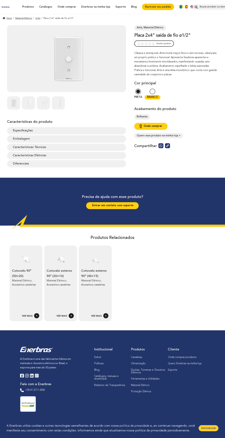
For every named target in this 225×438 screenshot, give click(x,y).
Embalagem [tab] (21, 138)
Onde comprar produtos (182, 357)
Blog (134, 7)
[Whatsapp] (37, 376)
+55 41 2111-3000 (35, 390)
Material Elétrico (23, 18)
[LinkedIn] (32, 376)
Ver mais (27, 316)
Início (9, 18)
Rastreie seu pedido (158, 7)
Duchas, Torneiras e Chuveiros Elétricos (148, 371)
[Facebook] (22, 376)
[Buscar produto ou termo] (195, 7)
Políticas (99, 363)
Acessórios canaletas (24, 285)
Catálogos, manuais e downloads (106, 377)
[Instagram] (27, 376)
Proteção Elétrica (141, 391)
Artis (37, 18)
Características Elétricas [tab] (29, 155)
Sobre (97, 357)
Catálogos (45, 7)
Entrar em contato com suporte (112, 205)
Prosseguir (208, 428)
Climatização (138, 363)
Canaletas (136, 357)
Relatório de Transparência (109, 385)
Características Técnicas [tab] (29, 147)
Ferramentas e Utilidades (145, 379)
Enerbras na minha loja (95, 7)
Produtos (28, 7)
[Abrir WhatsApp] (217, 430)
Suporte (120, 7)
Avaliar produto (163, 43)
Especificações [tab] (23, 130)
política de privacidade (134, 425)
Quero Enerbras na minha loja (184, 363)
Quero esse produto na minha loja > (159, 135)
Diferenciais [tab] (21, 163)
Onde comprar (66, 7)
